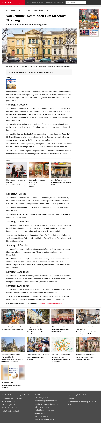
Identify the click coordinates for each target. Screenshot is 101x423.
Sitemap (70, 398)
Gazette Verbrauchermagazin (13, 3)
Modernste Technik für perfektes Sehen (61, 183)
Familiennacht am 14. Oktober (38, 354)
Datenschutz (82, 395)
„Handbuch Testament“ (10, 382)
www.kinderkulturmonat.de (51, 303)
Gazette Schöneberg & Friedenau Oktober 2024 (35, 72)
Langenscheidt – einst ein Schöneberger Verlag (36, 328)
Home (8, 10)
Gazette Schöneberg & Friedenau (24, 10)
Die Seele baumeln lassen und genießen (37, 185)
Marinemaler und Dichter (85, 354)
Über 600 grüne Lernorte (60, 354)
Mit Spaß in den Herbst (59, 327)
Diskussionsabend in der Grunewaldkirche (10, 355)
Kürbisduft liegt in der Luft (11, 327)
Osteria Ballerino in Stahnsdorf (37, 181)
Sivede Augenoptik (59, 180)
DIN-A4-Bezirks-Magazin (35, 2)
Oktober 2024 (43, 10)
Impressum (71, 395)
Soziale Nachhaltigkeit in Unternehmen (85, 328)
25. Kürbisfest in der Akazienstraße (12, 329)
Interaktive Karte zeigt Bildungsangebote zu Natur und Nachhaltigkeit (60, 359)
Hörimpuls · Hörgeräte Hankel (15, 181)
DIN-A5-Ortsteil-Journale (54, 2)
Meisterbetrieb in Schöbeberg (15, 185)
